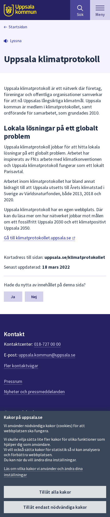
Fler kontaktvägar (21, 366)
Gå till (38, 238)
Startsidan (18, 26)
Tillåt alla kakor (55, 492)
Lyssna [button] (15, 40)
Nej (34, 296)
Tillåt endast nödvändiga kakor (55, 507)
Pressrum (13, 381)
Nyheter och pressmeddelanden (34, 391)
